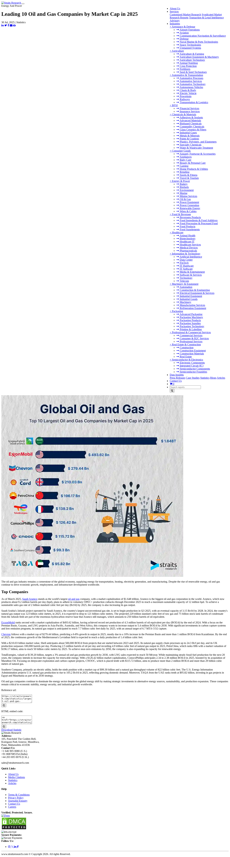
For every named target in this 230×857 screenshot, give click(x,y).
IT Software (186, 268)
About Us (175, 8)
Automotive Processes (191, 78)
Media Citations (16, 777)
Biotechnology (187, 238)
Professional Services (190, 341)
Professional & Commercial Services (191, 332)
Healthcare (177, 232)
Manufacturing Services (192, 305)
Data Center (186, 259)
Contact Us (176, 380)
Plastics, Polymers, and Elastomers (198, 141)
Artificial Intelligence (190, 256)
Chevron (6, 634)
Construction (186, 347)
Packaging (177, 311)
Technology (185, 277)
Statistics (204, 377)
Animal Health (187, 235)
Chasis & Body (187, 90)
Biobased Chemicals (190, 123)
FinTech (184, 262)
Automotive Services (190, 81)
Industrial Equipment (190, 296)
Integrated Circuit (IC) (191, 365)
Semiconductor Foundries (193, 371)
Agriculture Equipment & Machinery (199, 56)
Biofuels (184, 187)
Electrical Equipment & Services (196, 293)
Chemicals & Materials (184, 114)
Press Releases (177, 377)
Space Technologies (190, 44)
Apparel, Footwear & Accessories (197, 153)
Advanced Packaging (190, 314)
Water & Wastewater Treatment (196, 147)
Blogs (213, 377)
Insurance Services (189, 111)
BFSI (175, 105)
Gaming (183, 165)
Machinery (185, 302)
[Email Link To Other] (11, 25)
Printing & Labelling (190, 329)
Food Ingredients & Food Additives (198, 220)
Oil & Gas (185, 199)
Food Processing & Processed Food (198, 223)
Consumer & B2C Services (194, 338)
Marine (183, 193)
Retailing (184, 172)
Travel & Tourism (189, 178)
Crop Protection (188, 66)
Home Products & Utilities (193, 168)
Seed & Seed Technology (193, 72)
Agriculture (178, 50)
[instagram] (9, 846)
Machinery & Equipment (185, 284)
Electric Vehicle (187, 93)
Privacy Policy (16, 797)
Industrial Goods (188, 299)
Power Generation (189, 205)
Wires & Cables (187, 211)
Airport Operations (189, 29)
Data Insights (177, 374)
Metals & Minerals (189, 135)
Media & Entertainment (192, 271)
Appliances (185, 156)
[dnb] (5, 815)
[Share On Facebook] (8, 25)
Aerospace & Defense (183, 26)
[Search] (172, 391)
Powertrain (185, 96)
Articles (221, 377)
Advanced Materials (190, 120)
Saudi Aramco (29, 599)
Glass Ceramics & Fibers (192, 129)
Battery (183, 184)
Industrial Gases (188, 132)
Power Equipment (189, 202)
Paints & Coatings (189, 138)
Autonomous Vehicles (191, 87)
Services (174, 11)
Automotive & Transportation (187, 75)
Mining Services (188, 196)
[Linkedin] (15, 846)
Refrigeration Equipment (192, 308)
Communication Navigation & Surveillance (202, 35)
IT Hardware (186, 265)
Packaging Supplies (190, 323)
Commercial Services (190, 335)
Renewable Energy (189, 208)
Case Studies (193, 377)
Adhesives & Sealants (191, 117)
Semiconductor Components (194, 368)
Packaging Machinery (191, 317)
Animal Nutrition (188, 63)
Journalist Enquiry (17, 800)
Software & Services (190, 274)
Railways (184, 99)
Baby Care (185, 159)
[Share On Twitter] (5, 25)
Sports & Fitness (188, 175)
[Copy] (3, 705)
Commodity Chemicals (191, 126)
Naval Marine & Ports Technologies (198, 41)
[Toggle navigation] (23, 3)
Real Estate (185, 356)
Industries (175, 23)
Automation (185, 287)
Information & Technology (186, 253)
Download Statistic (11, 729)
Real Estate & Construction (186, 344)
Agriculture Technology (192, 60)
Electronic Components (192, 362)
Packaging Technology (191, 326)
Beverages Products (190, 217)
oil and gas (73, 599)
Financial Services (189, 108)
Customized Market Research (185, 14)
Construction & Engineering (194, 290)
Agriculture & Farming (191, 53)
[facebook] (18, 846)
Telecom (184, 281)
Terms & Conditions (19, 794)
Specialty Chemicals (190, 144)
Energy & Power (181, 181)
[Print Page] (14, 25)
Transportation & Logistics (193, 102)
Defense (184, 38)
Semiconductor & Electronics (187, 359)
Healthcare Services (190, 244)
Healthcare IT (186, 241)
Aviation (184, 32)
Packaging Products (190, 320)
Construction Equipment (192, 350)
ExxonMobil (8, 622)
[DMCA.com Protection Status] (14, 828)
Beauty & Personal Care (192, 162)
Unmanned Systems (190, 47)
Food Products (187, 226)
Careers (12, 806)
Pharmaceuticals (188, 250)
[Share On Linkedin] (2, 25)
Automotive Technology (192, 84)
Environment (186, 190)
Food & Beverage (181, 214)
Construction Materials (191, 353)
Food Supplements (189, 229)
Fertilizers (184, 69)
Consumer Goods (181, 150)
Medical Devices (188, 247)
